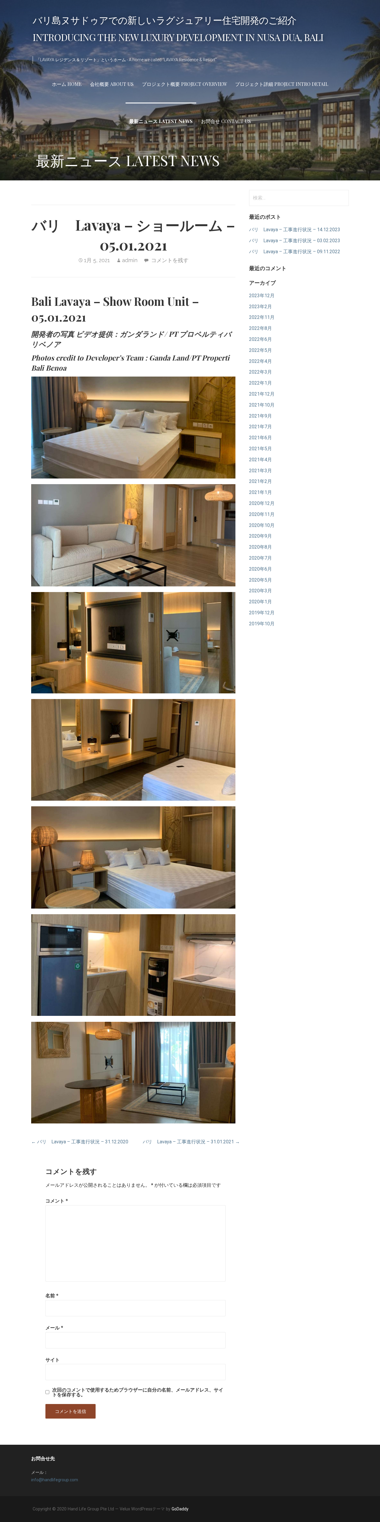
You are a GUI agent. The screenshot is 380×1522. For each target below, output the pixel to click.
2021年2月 (260, 481)
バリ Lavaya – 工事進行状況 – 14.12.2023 (294, 229)
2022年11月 (262, 317)
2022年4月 (260, 361)
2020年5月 (260, 580)
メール (54, 1327)
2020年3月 (260, 591)
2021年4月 (260, 459)
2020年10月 (262, 525)
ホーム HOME (67, 84)
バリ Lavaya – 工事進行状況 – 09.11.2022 (294, 251)
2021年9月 (260, 416)
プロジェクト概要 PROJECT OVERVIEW (184, 84)
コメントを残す (170, 260)
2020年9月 (260, 536)
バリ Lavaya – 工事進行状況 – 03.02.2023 (294, 240)
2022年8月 (260, 328)
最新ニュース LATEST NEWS (161, 121)
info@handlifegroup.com (54, 1479)
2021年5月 (260, 448)
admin (129, 260)
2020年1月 (260, 602)
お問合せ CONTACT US (226, 121)
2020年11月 (262, 514)
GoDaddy (180, 1509)
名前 (51, 1295)
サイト (52, 1359)
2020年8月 (260, 547)
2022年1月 (260, 383)
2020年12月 (262, 503)
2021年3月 (260, 470)
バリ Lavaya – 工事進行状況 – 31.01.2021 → (191, 1142)
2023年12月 (262, 295)
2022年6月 (260, 339)
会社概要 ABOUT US (112, 84)
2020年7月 (260, 558)
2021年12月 (262, 394)
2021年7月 (260, 426)
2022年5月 (260, 350)
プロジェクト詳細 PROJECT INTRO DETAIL (281, 84)
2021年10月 (262, 405)
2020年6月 (260, 569)
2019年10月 (262, 624)
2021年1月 (260, 492)
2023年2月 (260, 306)
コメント (56, 1200)
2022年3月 (260, 372)
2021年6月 (260, 437)
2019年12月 (262, 613)
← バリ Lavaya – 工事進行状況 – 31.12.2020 (79, 1142)
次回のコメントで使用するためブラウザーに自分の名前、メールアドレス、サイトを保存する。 (137, 1392)
